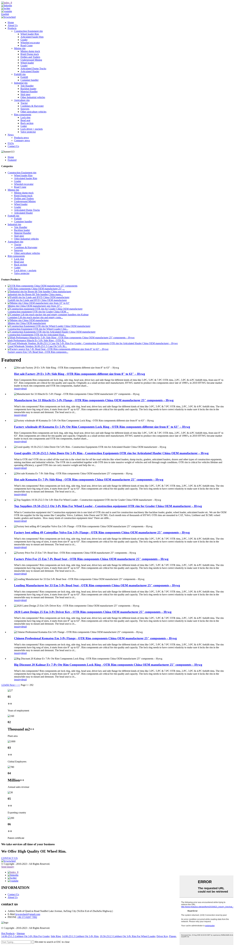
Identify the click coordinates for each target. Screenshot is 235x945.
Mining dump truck (30, 51)
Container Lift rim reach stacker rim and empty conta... (35, 317)
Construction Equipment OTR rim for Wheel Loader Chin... (38, 329)
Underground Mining (31, 60)
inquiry (17, 388)
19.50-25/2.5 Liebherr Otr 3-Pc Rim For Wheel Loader (127, 936)
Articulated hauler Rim (31, 36)
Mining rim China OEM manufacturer (27, 323)
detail (24, 388)
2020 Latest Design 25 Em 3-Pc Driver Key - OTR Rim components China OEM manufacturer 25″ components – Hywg (93, 612)
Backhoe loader (28, 88)
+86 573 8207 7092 (27, 917)
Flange (172, 936)
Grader (23, 39)
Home (11, 22)
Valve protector (28, 131)
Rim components (22, 114)
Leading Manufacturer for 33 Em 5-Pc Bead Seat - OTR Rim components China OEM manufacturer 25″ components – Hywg (97, 585)
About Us (13, 25)
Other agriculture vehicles (33, 111)
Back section (26, 123)
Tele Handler (27, 85)
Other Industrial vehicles (32, 97)
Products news (21, 137)
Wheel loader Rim (29, 34)
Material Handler (29, 91)
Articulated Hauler (29, 71)
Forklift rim (20, 74)
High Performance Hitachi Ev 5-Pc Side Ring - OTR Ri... (37, 340)
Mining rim (19, 48)
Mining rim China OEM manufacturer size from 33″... (35, 306)
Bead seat (25, 120)
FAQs (11, 143)
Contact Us (13, 146)
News (11, 134)
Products (12, 28)
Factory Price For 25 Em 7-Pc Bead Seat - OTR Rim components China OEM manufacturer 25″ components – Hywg (91, 559)
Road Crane (26, 45)
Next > (13, 685)
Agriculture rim (22, 100)
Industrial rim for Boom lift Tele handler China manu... (35, 294)
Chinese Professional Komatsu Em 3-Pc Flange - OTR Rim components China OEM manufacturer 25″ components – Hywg (95, 638)
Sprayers (24, 108)
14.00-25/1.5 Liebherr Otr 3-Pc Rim (80, 936)
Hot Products (8, 933)
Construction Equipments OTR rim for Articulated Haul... (37, 334)
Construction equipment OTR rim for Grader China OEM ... (38, 311)
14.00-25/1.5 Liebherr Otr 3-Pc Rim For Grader (25, 936)
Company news (22, 140)
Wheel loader (27, 62)
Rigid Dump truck (29, 54)
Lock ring (25, 117)
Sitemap (21, 933)
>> (18, 685)
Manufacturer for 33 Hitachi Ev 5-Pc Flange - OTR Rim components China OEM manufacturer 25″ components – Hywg (94, 400)
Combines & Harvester (32, 106)
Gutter (23, 126)
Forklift (24, 77)
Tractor (24, 103)
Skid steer (25, 94)
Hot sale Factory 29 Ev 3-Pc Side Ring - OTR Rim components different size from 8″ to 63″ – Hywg (79, 374)
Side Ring (56, 936)
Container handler (29, 80)
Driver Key (162, 936)
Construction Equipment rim (28, 31)
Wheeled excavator (30, 42)
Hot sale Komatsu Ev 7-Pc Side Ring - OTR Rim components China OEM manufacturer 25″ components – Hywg (88, 479)
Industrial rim (20, 83)
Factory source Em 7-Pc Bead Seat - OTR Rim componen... (38, 352)
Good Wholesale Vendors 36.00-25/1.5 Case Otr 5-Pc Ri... (37, 346)
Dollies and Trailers (30, 57)
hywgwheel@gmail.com (27, 914)
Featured (12, 160)
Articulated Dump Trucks (33, 68)
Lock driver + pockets (31, 129)
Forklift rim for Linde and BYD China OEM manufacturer (37, 300)
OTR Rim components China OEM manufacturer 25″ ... (36, 288)
